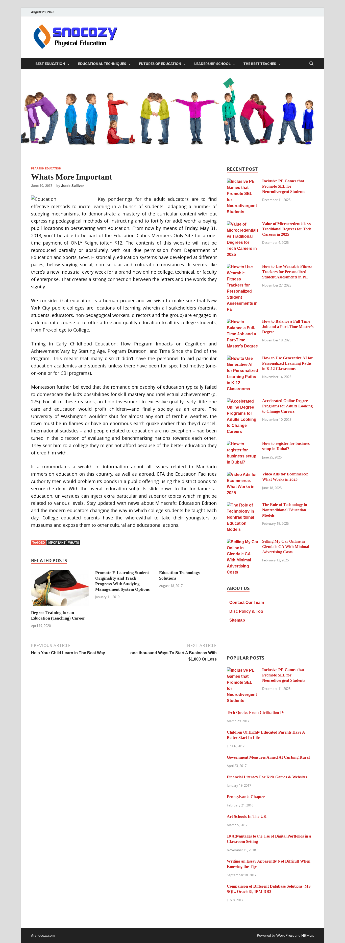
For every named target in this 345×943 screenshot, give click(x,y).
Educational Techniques (102, 64)
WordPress (285, 935)
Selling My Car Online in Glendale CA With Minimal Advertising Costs (285, 546)
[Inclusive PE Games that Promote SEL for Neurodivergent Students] (242, 182)
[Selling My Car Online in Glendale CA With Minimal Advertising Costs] (242, 542)
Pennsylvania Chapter (246, 797)
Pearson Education (46, 168)
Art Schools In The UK (246, 816)
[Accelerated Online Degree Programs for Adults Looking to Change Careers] (242, 401)
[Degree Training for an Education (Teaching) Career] (60, 589)
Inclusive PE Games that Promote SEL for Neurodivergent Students (283, 186)
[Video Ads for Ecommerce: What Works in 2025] (242, 475)
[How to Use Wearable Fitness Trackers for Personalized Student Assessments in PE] (242, 267)
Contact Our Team (246, 602)
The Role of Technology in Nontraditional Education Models (284, 509)
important (56, 542)
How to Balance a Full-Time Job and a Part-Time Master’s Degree (287, 326)
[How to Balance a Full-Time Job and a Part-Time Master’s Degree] (242, 322)
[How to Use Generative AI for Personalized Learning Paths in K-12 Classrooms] (242, 359)
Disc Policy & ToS (246, 611)
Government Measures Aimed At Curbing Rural (268, 757)
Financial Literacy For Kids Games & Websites (267, 777)
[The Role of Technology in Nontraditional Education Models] (242, 505)
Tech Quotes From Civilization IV (256, 712)
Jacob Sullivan (72, 186)
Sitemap (237, 620)
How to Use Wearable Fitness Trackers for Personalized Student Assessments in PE (287, 271)
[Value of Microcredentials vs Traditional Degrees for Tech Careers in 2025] (242, 224)
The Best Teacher (259, 64)
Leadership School (212, 64)
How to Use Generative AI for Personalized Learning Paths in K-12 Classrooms (287, 363)
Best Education (50, 64)
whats (73, 542)
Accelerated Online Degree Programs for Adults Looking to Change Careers (287, 406)
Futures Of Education (160, 64)
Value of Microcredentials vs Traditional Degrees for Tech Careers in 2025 (286, 229)
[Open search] (311, 64)
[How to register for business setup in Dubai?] (242, 444)
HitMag (307, 935)
